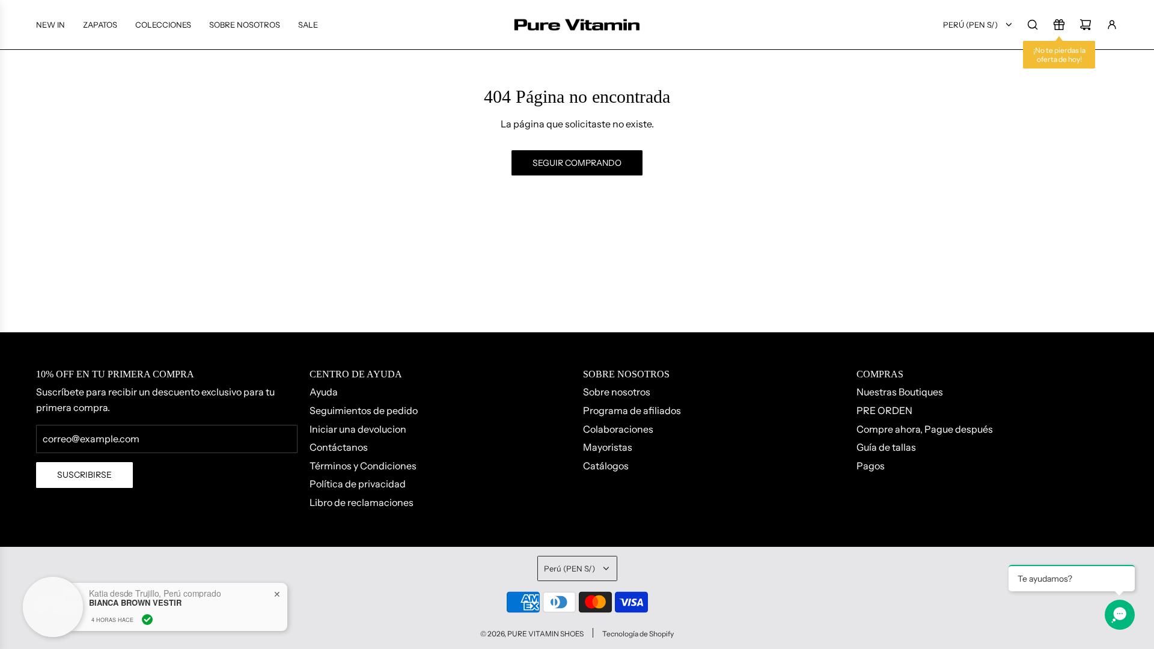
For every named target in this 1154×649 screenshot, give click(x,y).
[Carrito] (1085, 24)
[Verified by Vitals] (147, 619)
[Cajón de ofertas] (1059, 24)
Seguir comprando (577, 162)
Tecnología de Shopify (638, 633)
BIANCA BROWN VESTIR (135, 603)
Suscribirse (84, 474)
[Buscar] (1032, 24)
